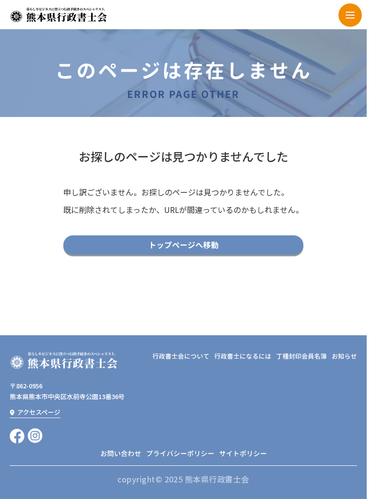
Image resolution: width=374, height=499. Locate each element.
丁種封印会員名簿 (301, 356)
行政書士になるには (242, 356)
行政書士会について (180, 356)
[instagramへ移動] (35, 435)
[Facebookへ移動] (17, 435)
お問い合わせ (120, 453)
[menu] (350, 15)
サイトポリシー (243, 453)
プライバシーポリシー (180, 453)
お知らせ (344, 356)
